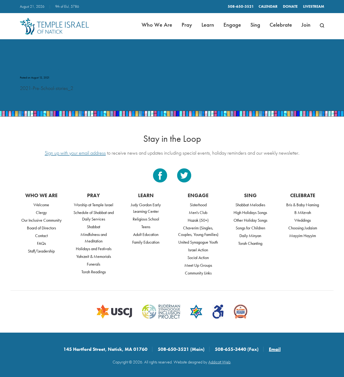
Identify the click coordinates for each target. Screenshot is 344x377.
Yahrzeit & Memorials (93, 256)
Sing (255, 24)
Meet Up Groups (198, 265)
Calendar (268, 6)
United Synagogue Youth (198, 242)
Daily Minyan (250, 235)
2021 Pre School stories (56, 70)
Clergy (41, 212)
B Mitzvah (302, 212)
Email (275, 349)
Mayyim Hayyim (302, 235)
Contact (41, 235)
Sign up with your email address (75, 152)
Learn (207, 24)
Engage (232, 24)
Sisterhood (198, 204)
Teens (145, 226)
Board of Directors (41, 228)
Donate (290, 6)
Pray (187, 24)
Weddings (302, 220)
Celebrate (281, 24)
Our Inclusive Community (41, 220)
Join (306, 24)
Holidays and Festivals (93, 248)
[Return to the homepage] (54, 26)
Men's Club (198, 212)
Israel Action (198, 250)
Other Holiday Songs (250, 220)
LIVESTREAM (313, 6)
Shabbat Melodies (250, 204)
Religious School (146, 219)
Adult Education (145, 234)
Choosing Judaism (302, 228)
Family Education (145, 242)
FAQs (41, 243)
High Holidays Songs (250, 212)
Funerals (93, 264)
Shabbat (93, 226)
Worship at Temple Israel (93, 204)
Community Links (198, 273)
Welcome (41, 204)
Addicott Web (219, 362)
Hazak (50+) (198, 220)
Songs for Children (250, 228)
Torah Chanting (250, 243)
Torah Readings (93, 271)
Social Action (198, 257)
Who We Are (157, 24)
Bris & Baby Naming (302, 204)
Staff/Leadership (41, 251)
